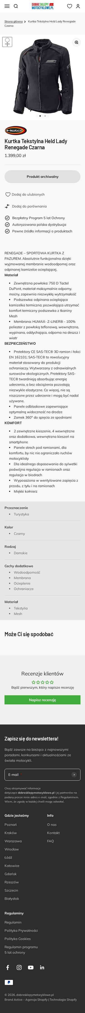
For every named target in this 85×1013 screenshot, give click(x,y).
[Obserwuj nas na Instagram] (19, 967)
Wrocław (12, 849)
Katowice (12, 865)
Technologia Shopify (63, 999)
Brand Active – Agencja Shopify (26, 999)
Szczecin (11, 890)
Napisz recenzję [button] (42, 700)
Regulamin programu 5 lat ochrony (21, 950)
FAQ (50, 841)
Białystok (12, 898)
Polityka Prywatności (21, 930)
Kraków (11, 833)
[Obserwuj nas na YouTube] (31, 967)
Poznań (11, 824)
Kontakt (53, 833)
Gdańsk (11, 874)
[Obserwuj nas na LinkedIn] (42, 967)
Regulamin (13, 922)
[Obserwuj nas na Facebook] (8, 967)
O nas (51, 824)
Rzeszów (12, 882)
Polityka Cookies (18, 939)
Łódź (8, 857)
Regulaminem (69, 797)
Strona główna (14, 21)
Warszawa (13, 841)
